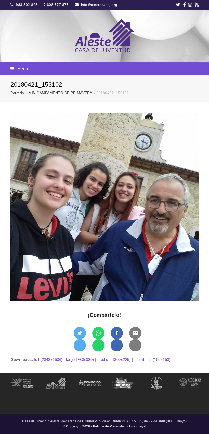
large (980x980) (80, 359)
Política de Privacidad (109, 426)
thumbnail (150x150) (152, 359)
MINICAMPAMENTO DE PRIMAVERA (60, 93)
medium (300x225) (114, 359)
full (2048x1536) (48, 359)
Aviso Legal (137, 426)
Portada (17, 93)
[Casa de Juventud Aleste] (104, 35)
